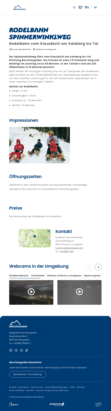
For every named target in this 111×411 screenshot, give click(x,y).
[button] (89, 267)
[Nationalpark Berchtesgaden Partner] (98, 406)
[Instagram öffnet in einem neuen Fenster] (10, 350)
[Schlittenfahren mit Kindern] (39, 145)
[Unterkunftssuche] (87, 7)
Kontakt (12, 387)
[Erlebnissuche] (80, 7)
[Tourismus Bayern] (13, 406)
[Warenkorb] (74, 7)
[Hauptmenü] (95, 7)
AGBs (72, 387)
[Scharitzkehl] (79, 292)
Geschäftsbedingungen (56, 387)
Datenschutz (37, 387)
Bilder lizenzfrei (16, 390)
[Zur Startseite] (20, 7)
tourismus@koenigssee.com (69, 248)
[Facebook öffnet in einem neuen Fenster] (16, 350)
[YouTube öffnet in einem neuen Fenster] (21, 350)
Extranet (81, 387)
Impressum (23, 387)
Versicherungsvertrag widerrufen (52, 390)
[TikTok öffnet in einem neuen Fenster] (26, 350)
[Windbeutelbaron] (31, 292)
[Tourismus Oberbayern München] (56, 406)
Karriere (30, 390)
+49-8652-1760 (66, 251)
